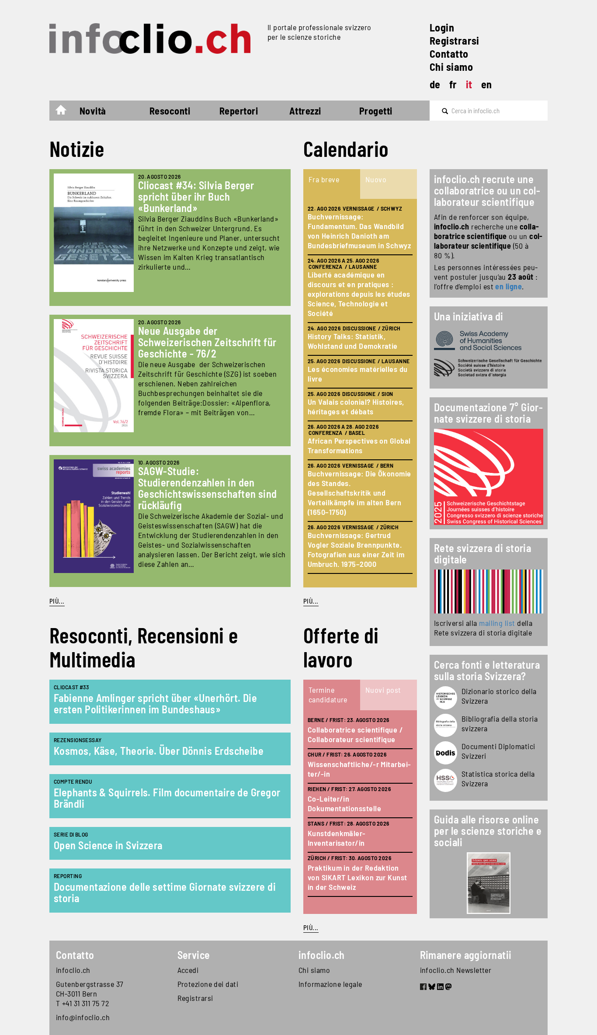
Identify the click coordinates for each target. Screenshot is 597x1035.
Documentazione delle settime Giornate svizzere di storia (165, 892)
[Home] (154, 38)
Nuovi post (383, 690)
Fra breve (324, 179)
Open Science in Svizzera (108, 845)
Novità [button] (93, 110)
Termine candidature (328, 694)
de (435, 84)
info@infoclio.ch (83, 1017)
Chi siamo (451, 66)
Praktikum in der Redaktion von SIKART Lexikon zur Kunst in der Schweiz (357, 877)
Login (442, 27)
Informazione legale (330, 984)
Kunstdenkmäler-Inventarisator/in (337, 837)
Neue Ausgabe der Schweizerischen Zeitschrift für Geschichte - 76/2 (207, 342)
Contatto (449, 53)
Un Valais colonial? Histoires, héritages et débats (356, 406)
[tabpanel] (360, 393)
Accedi (188, 970)
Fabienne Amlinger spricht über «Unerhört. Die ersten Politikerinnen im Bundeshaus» (155, 703)
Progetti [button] (375, 110)
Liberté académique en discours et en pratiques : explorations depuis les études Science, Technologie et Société (359, 294)
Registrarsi (454, 40)
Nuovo (375, 179)
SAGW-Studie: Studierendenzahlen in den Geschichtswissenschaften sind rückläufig (207, 488)
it (469, 84)
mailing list (497, 623)
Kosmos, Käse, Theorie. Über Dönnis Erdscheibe (159, 750)
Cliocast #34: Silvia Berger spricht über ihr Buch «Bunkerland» (196, 196)
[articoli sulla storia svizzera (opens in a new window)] (445, 697)
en (486, 84)
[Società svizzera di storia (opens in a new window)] (488, 368)
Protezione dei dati (208, 984)
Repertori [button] (238, 110)
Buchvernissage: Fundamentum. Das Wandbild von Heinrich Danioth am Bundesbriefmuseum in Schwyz (359, 231)
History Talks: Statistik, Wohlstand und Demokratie (353, 341)
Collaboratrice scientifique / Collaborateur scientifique (355, 734)
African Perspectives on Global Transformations (359, 445)
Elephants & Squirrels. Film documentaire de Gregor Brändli (167, 798)
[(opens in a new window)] (488, 592)
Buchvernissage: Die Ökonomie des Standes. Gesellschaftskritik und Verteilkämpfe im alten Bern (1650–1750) (359, 493)
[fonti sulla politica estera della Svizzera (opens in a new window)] (445, 752)
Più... (57, 601)
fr (453, 84)
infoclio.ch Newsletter (456, 970)
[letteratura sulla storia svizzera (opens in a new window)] (445, 725)
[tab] (331, 184)
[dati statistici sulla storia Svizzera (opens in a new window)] (445, 780)
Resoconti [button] (169, 110)
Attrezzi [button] (305, 110)
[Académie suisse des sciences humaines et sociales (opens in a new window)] (488, 340)
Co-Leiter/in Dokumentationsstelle (344, 803)
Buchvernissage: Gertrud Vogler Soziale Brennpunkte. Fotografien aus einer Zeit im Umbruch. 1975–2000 (356, 549)
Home (65, 112)
